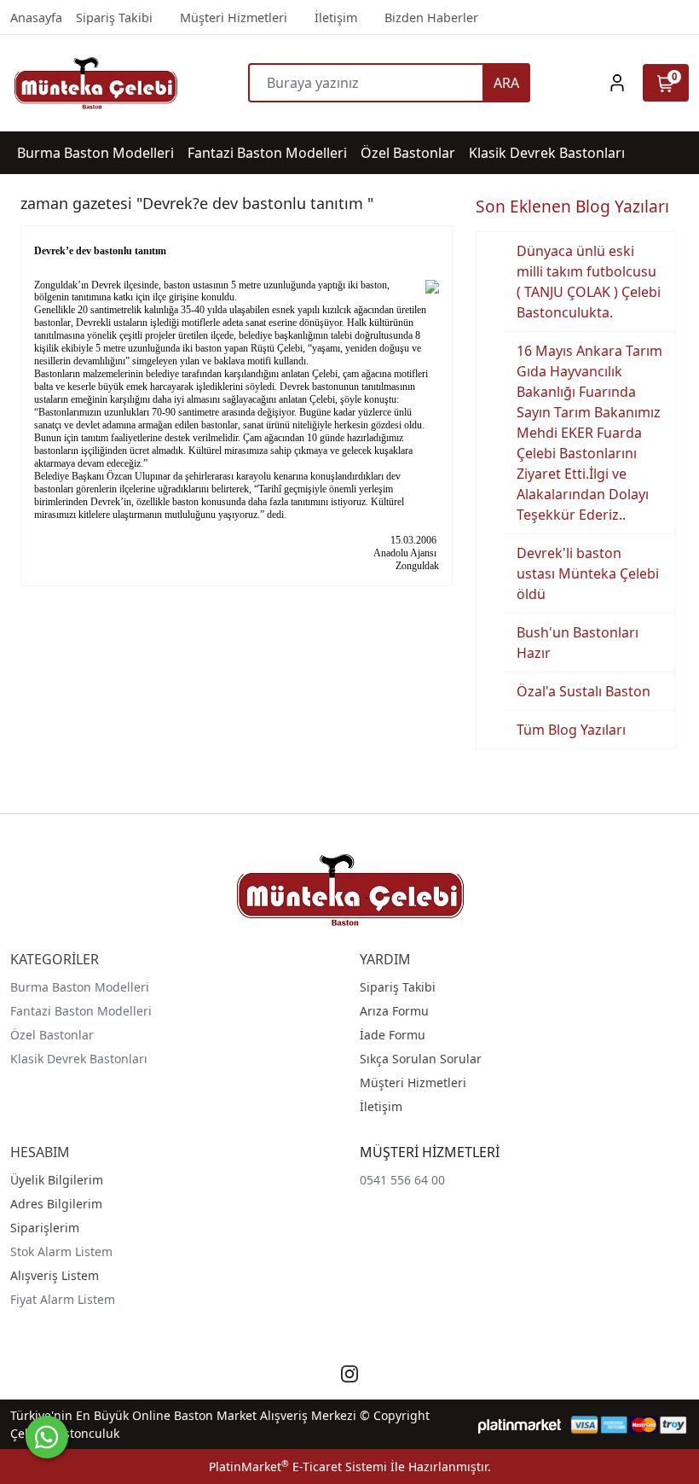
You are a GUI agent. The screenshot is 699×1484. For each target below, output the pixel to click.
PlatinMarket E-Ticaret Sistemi (298, 1466)
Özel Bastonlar (52, 1035)
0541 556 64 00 (402, 1180)
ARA (506, 82)
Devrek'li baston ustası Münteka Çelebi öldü (588, 573)
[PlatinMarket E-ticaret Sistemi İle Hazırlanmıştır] (519, 1425)
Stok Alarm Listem (61, 1251)
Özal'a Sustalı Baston (583, 691)
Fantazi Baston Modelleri (81, 1011)
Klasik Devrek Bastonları (78, 1058)
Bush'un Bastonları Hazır (577, 642)
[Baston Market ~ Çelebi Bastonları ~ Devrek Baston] (95, 83)
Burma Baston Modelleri (79, 987)
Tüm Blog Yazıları (571, 729)
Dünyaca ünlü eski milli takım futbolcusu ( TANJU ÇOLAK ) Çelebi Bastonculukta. (589, 282)
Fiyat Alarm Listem (62, 1299)
